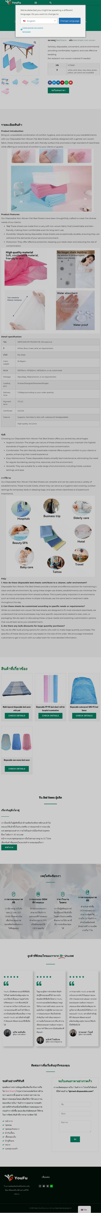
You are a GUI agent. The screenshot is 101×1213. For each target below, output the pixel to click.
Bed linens (61, 40)
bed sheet (78, 40)
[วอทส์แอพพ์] (51, 1186)
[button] (36, 3)
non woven (89, 40)
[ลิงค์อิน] (47, 1186)
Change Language (69, 21)
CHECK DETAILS (16, 715)
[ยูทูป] (43, 1186)
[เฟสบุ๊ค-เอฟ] (40, 1186)
